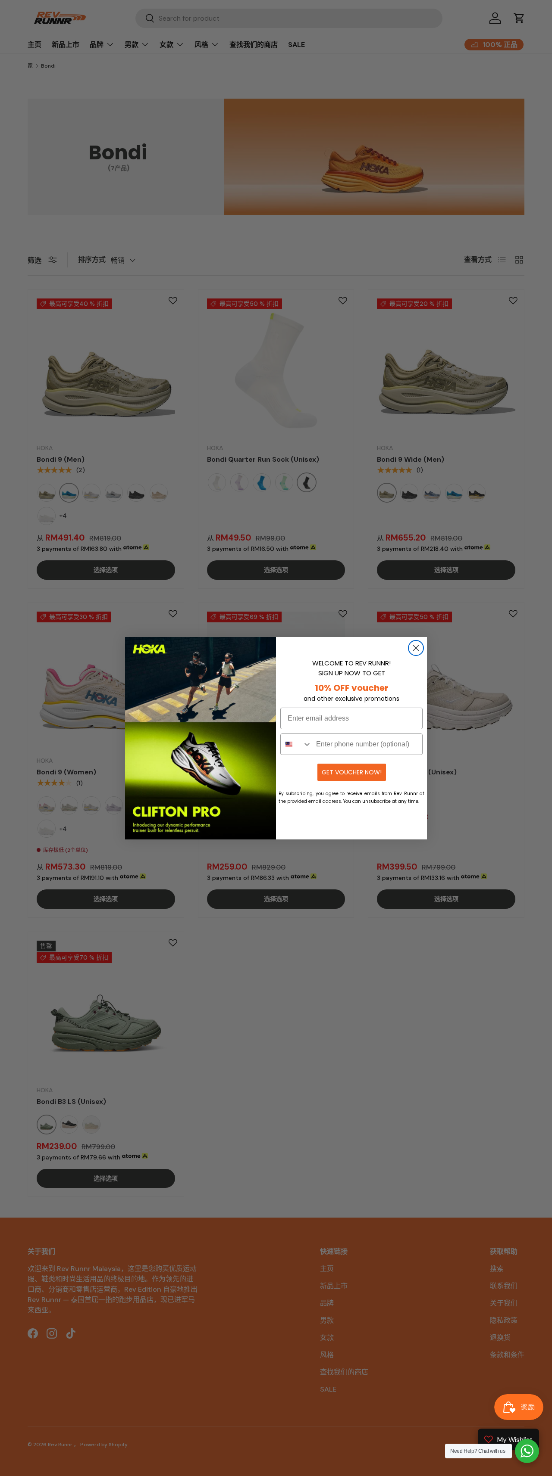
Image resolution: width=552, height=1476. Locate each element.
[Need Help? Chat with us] (527, 1451)
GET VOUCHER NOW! (352, 772)
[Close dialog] (415, 648)
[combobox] (296, 744)
